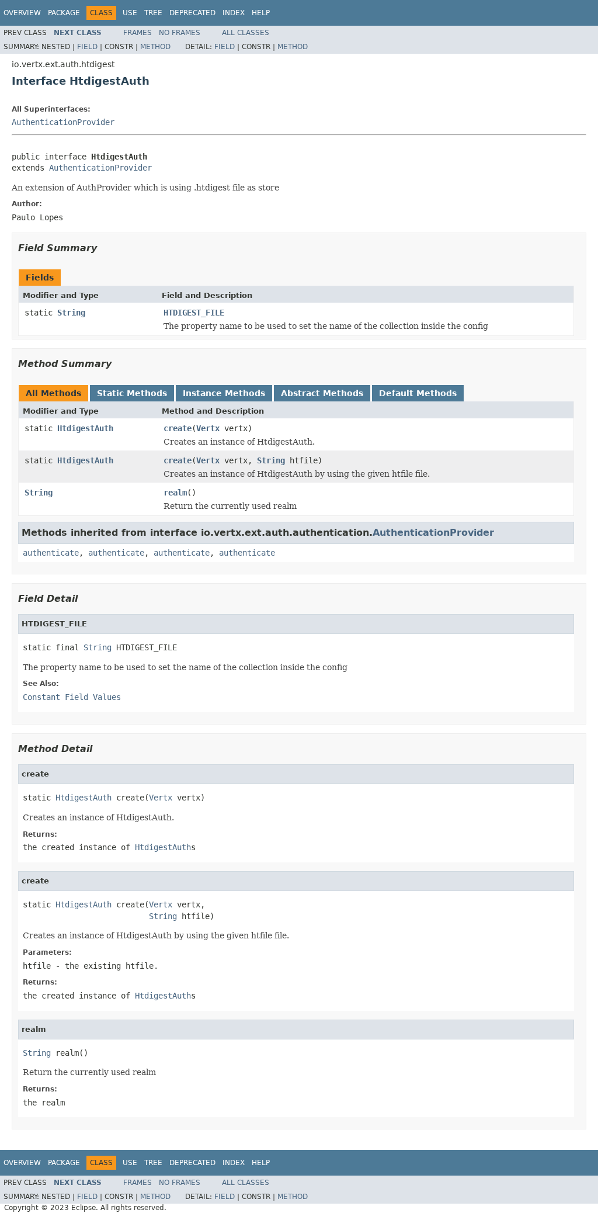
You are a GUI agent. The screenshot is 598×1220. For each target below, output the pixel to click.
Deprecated (192, 13)
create (178, 428)
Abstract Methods (322, 393)
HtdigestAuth (85, 428)
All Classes (245, 33)
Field (87, 47)
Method (155, 47)
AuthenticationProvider (63, 122)
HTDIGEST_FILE (194, 312)
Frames (137, 33)
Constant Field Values (72, 697)
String (71, 312)
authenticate (51, 552)
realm (175, 492)
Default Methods (418, 393)
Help (261, 13)
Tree (153, 13)
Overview (22, 13)
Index (233, 13)
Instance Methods (224, 393)
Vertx (208, 428)
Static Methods (132, 393)
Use (130, 13)
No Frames (179, 33)
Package (64, 13)
